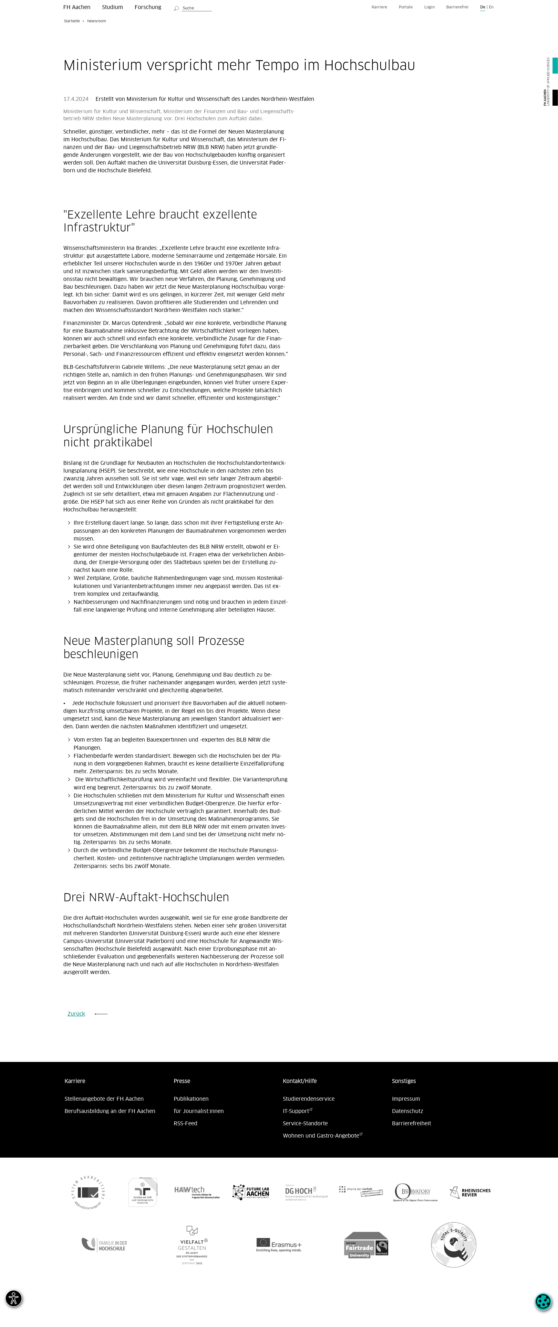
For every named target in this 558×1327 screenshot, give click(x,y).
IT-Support (296, 1111)
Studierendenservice (309, 1099)
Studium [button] (112, 7)
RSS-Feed (185, 1123)
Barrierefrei (457, 7)
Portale (406, 7)
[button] (543, 1305)
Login (429, 7)
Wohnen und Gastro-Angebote (321, 1136)
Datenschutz (407, 1111)
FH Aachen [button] (76, 7)
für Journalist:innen (199, 1111)
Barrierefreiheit (411, 1123)
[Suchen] (176, 7)
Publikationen (191, 1099)
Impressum (406, 1099)
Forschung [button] (148, 7)
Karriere (379, 7)
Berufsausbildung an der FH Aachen (110, 1111)
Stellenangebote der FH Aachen (104, 1099)
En (491, 7)
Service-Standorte (305, 1123)
